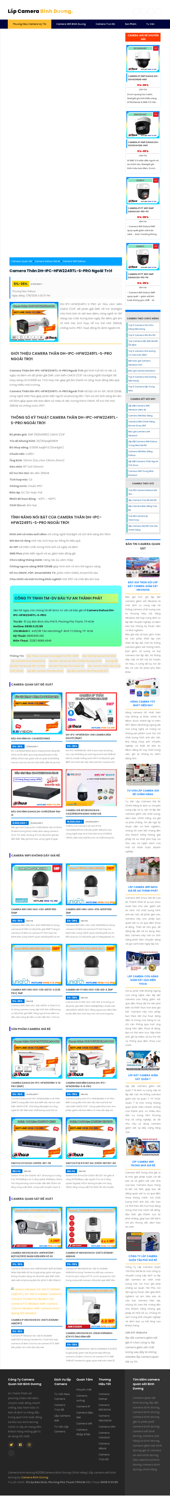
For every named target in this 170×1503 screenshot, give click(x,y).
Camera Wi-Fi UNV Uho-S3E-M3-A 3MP (89, 989)
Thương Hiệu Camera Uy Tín (29, 24)
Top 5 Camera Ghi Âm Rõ (142, 335)
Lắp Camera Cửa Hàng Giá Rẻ (28, 661)
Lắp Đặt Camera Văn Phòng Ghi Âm (87, 671)
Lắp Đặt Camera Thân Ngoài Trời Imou (143, 463)
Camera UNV (107, 1427)
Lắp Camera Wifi (62, 1418)
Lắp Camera (40, 11)
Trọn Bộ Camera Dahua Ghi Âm (142, 492)
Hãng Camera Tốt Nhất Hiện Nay (142, 703)
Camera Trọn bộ (104, 1457)
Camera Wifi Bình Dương (71, 24)
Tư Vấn (150, 24)
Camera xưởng (81, 1398)
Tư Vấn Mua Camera (62, 1396)
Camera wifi (84, 1423)
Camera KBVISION (105, 1407)
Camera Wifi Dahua (73, 261)
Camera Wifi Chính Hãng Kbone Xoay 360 (141, 423)
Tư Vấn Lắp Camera (61, 1429)
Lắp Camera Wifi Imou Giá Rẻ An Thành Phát (143, 889)
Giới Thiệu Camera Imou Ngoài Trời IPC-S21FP (53, 656)
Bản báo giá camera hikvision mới (139, 362)
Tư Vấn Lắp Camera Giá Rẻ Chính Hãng (143, 792)
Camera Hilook (104, 1446)
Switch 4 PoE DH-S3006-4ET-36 (31, 1163)
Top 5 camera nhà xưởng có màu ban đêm (142, 352)
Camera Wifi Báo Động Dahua (140, 453)
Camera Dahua (104, 1396)
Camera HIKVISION (105, 1418)
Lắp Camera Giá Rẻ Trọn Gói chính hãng (143, 527)
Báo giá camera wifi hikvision (139, 433)
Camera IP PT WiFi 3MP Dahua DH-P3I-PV (141, 276)
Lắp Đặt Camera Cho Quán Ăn (66, 666)
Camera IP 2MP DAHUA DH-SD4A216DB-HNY (143, 78)
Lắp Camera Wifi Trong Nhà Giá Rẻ (142, 1163)
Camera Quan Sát (21, 261)
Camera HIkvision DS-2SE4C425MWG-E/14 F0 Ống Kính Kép (89, 1335)
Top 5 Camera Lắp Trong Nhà (141, 388)
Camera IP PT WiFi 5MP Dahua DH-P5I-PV (141, 210)
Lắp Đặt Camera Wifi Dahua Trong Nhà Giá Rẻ (142, 443)
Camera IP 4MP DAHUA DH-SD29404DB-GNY (143, 144)
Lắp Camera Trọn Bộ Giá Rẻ (142, 500)
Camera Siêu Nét (84, 1415)
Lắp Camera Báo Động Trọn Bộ (142, 508)
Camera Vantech (104, 1435)
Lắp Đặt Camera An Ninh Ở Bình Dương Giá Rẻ (75, 661)
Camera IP (83, 1406)
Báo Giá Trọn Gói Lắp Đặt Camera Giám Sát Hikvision (143, 586)
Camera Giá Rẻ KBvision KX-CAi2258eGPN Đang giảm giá (83, 812)
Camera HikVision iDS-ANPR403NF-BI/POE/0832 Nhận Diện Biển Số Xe (33, 1254)
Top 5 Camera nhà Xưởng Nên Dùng (142, 378)
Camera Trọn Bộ (105, 24)
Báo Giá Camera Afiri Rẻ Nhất (99, 656)
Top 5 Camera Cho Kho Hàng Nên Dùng (141, 327)
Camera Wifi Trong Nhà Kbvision (140, 473)
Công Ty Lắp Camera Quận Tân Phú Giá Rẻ (142, 1258)
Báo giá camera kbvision (141, 370)
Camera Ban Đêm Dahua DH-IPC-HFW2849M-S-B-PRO (86, 1084)
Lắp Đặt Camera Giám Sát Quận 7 (143, 1077)
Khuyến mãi (83, 1389)
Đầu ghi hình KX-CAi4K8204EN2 (30, 738)
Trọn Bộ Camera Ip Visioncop (138, 517)
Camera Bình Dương (34, 1477)
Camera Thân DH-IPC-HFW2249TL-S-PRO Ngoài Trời (60, 270)
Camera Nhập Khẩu (83, 1432)
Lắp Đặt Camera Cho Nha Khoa (45, 671)
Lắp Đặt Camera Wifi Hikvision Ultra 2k (139, 407)
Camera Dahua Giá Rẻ (47, 261)
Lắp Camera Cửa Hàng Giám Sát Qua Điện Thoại (143, 980)
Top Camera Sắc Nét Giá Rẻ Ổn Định (143, 343)
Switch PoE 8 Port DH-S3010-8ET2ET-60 (91, 1163)
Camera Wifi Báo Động (140, 415)
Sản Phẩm (130, 24)
